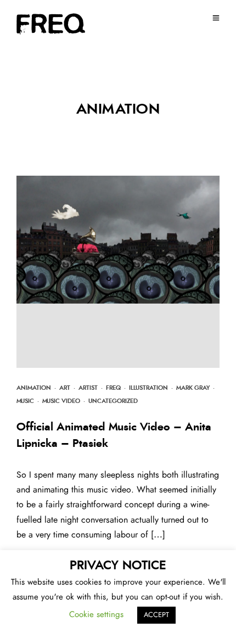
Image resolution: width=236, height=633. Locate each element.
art (64, 388)
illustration (148, 388)
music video (61, 401)
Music (25, 401)
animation (33, 388)
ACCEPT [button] (156, 615)
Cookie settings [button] (96, 614)
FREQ (113, 388)
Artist (88, 388)
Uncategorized (113, 401)
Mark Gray (193, 388)
